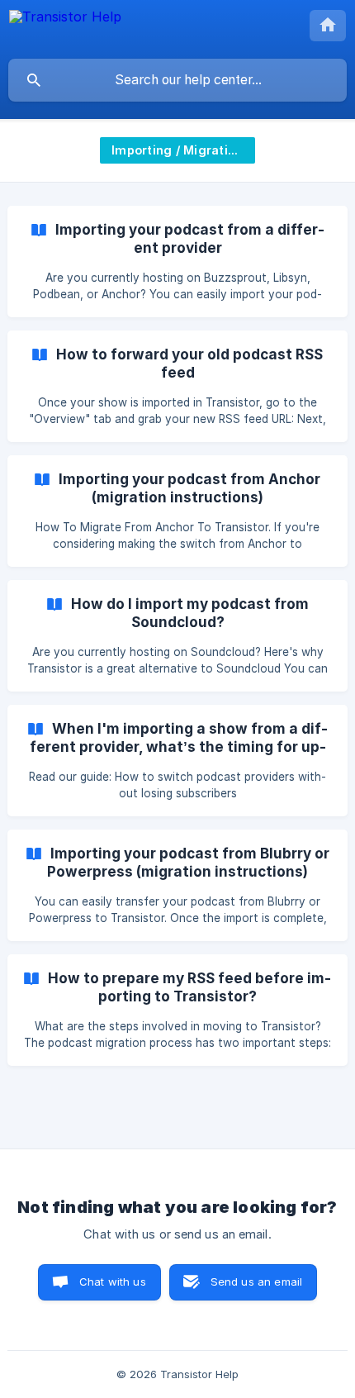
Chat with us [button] (112, 1281)
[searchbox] (177, 80)
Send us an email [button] (256, 1281)
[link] (177, 261)
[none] (65, 29)
